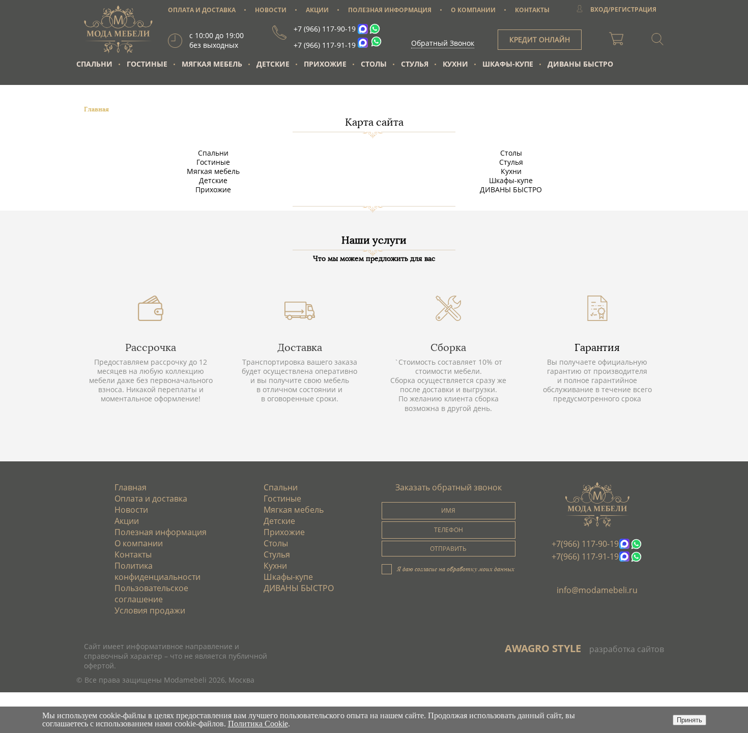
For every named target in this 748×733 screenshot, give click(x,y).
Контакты (133, 554)
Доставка (299, 347)
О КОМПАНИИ (473, 10)
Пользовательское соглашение (151, 593)
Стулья (414, 64)
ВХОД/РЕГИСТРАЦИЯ (623, 9)
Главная (130, 487)
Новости (131, 509)
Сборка (448, 347)
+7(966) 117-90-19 (585, 543)
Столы (374, 64)
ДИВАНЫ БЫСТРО (580, 64)
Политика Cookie (258, 723)
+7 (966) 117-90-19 (325, 29)
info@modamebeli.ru (597, 590)
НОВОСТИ (270, 10)
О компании (138, 543)
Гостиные (147, 64)
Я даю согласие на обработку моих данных (455, 569)
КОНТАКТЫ (532, 10)
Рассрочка (150, 347)
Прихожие (325, 64)
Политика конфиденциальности (157, 571)
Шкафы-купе (507, 64)
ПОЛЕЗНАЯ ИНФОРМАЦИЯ (389, 10)
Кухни (455, 64)
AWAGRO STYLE (543, 648)
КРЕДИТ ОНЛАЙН (539, 39)
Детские (273, 64)
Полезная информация (160, 532)
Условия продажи (149, 610)
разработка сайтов (626, 649)
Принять (689, 720)
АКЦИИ (317, 10)
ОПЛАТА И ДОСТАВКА (202, 10)
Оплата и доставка (150, 498)
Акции (126, 520)
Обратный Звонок (442, 43)
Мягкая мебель (212, 64)
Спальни (94, 64)
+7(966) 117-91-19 (585, 556)
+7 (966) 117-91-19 (325, 45)
